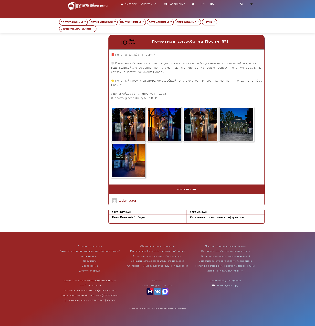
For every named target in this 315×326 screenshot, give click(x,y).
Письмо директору (226, 285)
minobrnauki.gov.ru (151, 285)
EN (203, 4)
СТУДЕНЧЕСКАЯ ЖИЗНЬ (77, 28)
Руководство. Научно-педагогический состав (157, 251)
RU (212, 4)
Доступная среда (89, 270)
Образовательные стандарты (157, 246)
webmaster (127, 200)
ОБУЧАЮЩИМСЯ (102, 22)
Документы (89, 260)
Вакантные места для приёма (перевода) (225, 255)
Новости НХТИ (186, 189)
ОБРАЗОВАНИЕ (186, 22)
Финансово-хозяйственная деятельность (225, 251)
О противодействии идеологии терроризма (225, 260)
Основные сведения (90, 246)
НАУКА (209, 22)
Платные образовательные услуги (225, 246)
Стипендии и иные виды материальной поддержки (157, 265)
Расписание (176, 4)
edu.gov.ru (169, 285)
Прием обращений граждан (225, 280)
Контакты (157, 280)
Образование (90, 265)
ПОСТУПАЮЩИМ (72, 22)
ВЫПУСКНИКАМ (131, 22)
